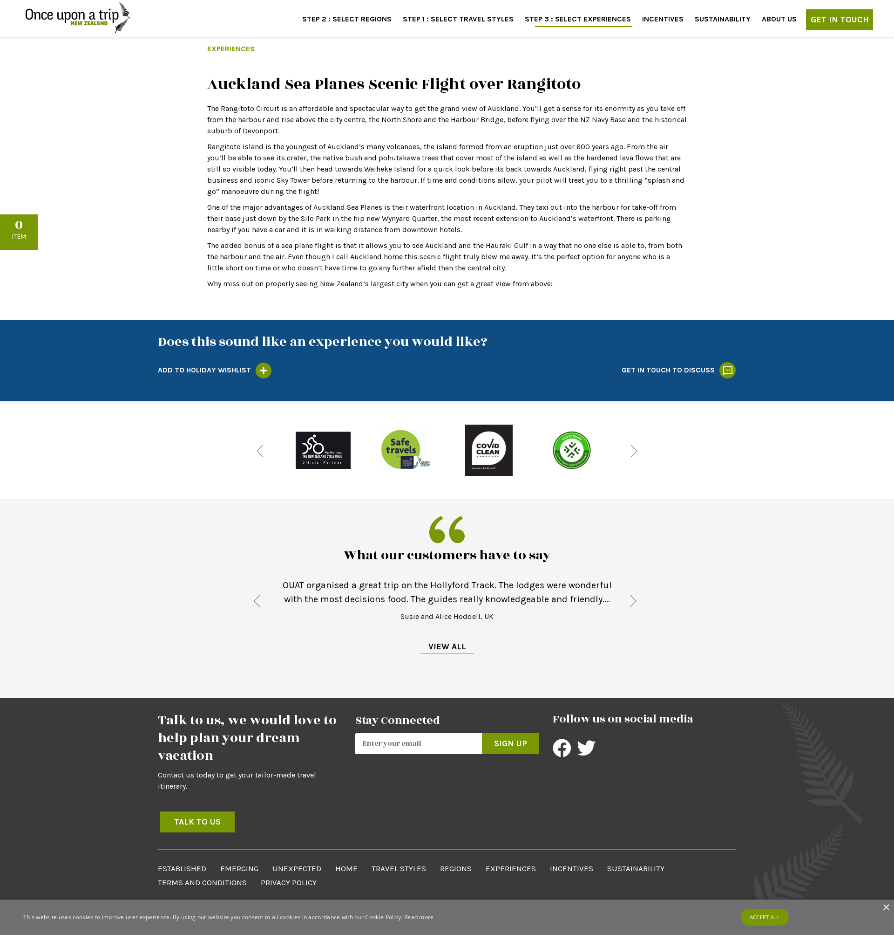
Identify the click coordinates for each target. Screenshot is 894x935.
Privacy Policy (289, 882)
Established (182, 868)
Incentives (663, 18)
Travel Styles (399, 868)
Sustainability (723, 18)
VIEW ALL (447, 646)
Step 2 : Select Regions (347, 18)
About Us (779, 18)
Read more (419, 917)
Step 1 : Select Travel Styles (458, 18)
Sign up (510, 743)
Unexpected (296, 868)
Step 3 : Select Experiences (578, 18)
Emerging (239, 868)
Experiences (511, 868)
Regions (456, 868)
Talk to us (197, 822)
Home (346, 868)
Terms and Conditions (202, 882)
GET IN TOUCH (840, 19)
